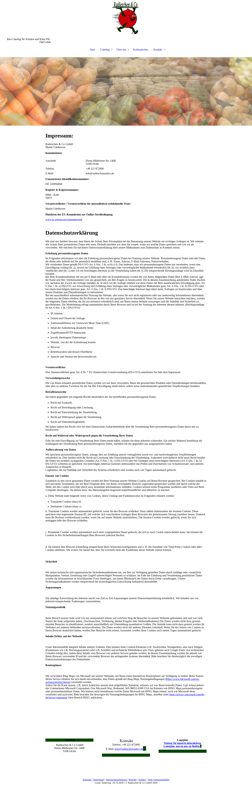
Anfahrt (142, 779)
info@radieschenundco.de (129, 748)
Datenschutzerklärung (117, 779)
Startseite (87, 779)
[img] (126, 17)
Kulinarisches (140, 49)
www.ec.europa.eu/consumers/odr (63, 219)
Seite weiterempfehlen (158, 779)
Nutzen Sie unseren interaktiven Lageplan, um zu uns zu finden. (182, 745)
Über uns (121, 49)
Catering (105, 49)
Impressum (98, 779)
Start (92, 49)
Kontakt (157, 49)
